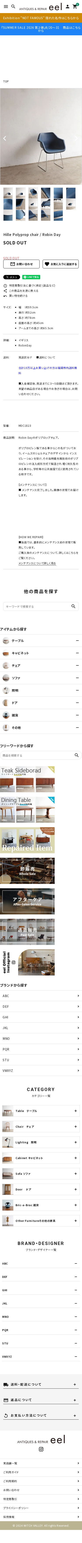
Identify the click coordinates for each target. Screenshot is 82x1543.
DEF (6, 1006)
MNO (6, 1038)
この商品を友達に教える (20, 290)
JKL (5, 1028)
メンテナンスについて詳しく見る (37, 563)
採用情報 (8, 1517)
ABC (6, 996)
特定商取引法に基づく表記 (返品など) (29, 285)
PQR (6, 1049)
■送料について (45, 357)
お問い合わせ (21, 264)
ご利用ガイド (11, 1472)
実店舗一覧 (10, 1463)
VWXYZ (8, 1070)
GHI (5, 1017)
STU (6, 1060)
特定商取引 (10, 1499)
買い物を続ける (15, 295)
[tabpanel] (41, 136)
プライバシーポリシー (16, 1508)
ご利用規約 (10, 1481)
